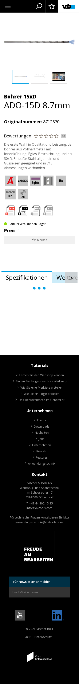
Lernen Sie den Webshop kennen (41, 375)
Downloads (41, 426)
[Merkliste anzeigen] (51, 6)
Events (41, 420)
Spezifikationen (27, 277)
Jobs (41, 439)
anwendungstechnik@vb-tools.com (39, 522)
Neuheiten (42, 432)
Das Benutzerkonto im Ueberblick (41, 400)
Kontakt (41, 451)
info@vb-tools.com (39, 508)
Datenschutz (43, 637)
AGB (28, 637)
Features (42, 457)
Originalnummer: (23, 121)
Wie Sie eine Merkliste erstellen (41, 387)
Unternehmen (41, 445)
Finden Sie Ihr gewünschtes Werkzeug (41, 381)
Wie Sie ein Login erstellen (41, 394)
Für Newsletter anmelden (32, 582)
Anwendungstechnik (41, 463)
